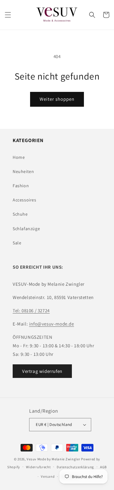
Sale (17, 243)
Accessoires (24, 200)
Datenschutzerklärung (75, 467)
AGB (103, 467)
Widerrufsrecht (38, 467)
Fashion (21, 185)
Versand (47, 476)
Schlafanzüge (26, 228)
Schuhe (20, 214)
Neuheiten (23, 171)
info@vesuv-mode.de (51, 324)
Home (19, 157)
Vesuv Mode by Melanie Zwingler (53, 459)
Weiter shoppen (57, 99)
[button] (8, 15)
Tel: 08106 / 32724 (31, 311)
